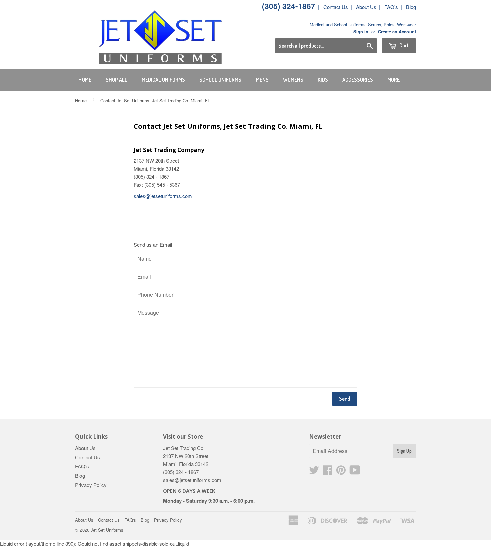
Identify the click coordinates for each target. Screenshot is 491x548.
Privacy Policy (91, 484)
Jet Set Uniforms (107, 530)
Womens (293, 79)
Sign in (360, 32)
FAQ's (391, 6)
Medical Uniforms (163, 79)
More (393, 79)
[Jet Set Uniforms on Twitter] (314, 471)
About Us (366, 6)
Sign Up (404, 451)
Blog (411, 6)
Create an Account (397, 32)
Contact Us (335, 6)
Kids (323, 79)
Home (84, 79)
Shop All (116, 79)
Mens (262, 79)
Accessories (357, 79)
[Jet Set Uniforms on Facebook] (328, 471)
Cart (403, 45)
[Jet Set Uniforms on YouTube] (355, 471)
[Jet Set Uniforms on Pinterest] (341, 471)
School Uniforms (220, 79)
